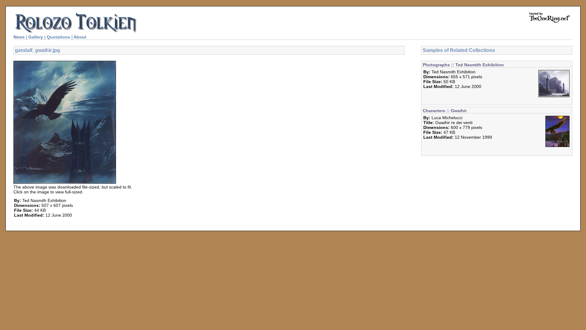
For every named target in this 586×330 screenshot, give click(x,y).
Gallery (35, 37)
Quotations (58, 37)
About (80, 37)
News (19, 37)
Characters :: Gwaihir (445, 110)
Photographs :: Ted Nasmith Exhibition (463, 64)
